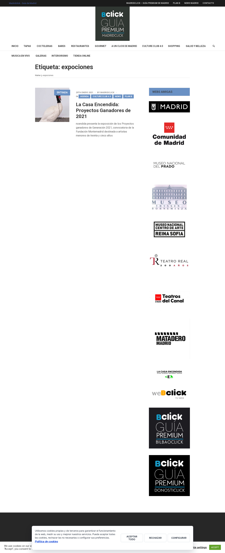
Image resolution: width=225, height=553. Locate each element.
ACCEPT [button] (215, 547)
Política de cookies (46, 541)
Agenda (84, 96)
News (118, 96)
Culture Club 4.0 (102, 96)
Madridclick (107, 92)
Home (38, 75)
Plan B (128, 96)
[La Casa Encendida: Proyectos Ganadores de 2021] (52, 105)
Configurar (178, 537)
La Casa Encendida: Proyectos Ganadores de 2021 (103, 110)
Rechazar (155, 537)
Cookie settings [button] (197, 547)
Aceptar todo (132, 538)
